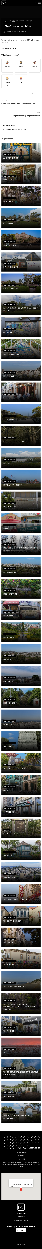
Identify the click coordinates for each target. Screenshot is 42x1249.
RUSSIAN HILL (8, 725)
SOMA (5, 790)
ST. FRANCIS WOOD (10, 834)
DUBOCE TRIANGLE (10, 289)
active (6, 21)
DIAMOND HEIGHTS (10, 267)
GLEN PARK (7, 332)
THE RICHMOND (9, 1031)
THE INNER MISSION (10, 965)
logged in (12, 129)
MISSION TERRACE (10, 594)
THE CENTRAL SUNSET (12, 921)
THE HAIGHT (8, 943)
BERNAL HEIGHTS (10, 180)
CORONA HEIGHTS (10, 245)
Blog (13, 21)
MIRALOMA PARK (10, 529)
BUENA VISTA (8, 202)
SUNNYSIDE (7, 856)
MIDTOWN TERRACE (11, 507)
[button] (21, 1190)
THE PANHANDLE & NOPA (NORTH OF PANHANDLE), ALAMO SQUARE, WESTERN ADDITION (19, 1006)
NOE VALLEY (8, 616)
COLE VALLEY (8, 223)
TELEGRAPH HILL (10, 877)
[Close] (31, 1181)
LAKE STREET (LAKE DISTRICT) (14, 441)
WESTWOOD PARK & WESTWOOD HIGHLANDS (16, 1117)
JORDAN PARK (8, 420)
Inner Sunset (7, 398)
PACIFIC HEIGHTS (9, 638)
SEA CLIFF (7, 747)
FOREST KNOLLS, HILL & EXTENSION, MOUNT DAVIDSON (20, 309)
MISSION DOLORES (10, 572)
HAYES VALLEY (9, 376)
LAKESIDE (7, 463)
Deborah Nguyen (11, 31)
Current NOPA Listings (9, 48)
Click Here (21, 1230)
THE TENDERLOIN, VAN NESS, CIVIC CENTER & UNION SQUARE (20, 1073)
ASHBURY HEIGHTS (10, 158)
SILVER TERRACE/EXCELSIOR (14, 768)
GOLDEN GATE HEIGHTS (12, 354)
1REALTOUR (22, 1244)
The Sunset (7, 1053)
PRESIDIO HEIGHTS (10, 703)
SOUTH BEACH (9, 812)
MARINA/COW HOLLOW (12, 485)
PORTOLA (7, 659)
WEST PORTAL (8, 1096)
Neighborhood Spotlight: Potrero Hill (27, 116)
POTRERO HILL (9, 681)
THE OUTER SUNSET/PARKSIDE (14, 986)
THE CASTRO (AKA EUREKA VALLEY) (17, 899)
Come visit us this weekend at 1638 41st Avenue (19, 104)
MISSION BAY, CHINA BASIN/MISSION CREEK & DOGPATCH (20, 549)
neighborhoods (9, 154)
